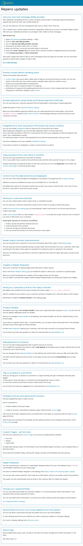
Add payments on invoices (16, 342)
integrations (21, 128)
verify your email (32, 520)
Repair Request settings (19, 271)
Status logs (8, 530)
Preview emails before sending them (21, 72)
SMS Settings (14, 39)
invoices (54, 410)
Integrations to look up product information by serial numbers (33, 126)
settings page (66, 243)
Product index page (9, 166)
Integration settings (39, 141)
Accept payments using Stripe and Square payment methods (33, 100)
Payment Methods (26, 353)
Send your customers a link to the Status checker (27, 287)
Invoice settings (8, 422)
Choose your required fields (16, 489)
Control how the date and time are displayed (24, 176)
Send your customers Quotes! (17, 198)
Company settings (68, 179)
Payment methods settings (30, 107)
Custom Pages (11, 79)
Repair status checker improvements (21, 240)
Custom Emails (32, 114)
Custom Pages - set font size (17, 432)
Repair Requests (13, 328)
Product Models (10, 308)
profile (37, 90)
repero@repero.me (57, 332)
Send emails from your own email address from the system (32, 510)
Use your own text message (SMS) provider (24, 17)
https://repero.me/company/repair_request (60, 471)
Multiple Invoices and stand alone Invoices (23, 396)
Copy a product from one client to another (23, 155)
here (15, 539)
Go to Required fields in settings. (14, 501)
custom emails (12, 214)
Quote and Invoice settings (16, 208)
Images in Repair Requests (16, 265)
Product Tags (67, 310)
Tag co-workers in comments (17, 373)
